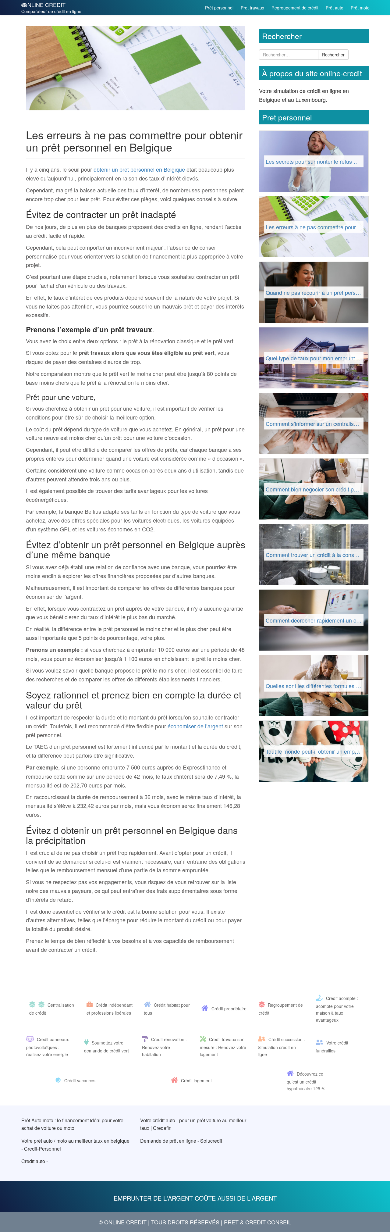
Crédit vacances (79, 1081)
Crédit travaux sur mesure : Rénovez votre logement (223, 1047)
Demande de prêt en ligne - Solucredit (181, 1140)
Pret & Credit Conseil (257, 1222)
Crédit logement (196, 1081)
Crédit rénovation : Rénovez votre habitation (164, 1047)
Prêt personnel (219, 8)
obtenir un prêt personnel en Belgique (139, 169)
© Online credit (123, 1222)
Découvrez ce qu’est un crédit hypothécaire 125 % (306, 1081)
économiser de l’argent (194, 726)
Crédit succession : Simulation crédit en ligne (281, 1047)
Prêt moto (360, 8)
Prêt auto (334, 8)
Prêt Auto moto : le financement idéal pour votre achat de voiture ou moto (72, 1124)
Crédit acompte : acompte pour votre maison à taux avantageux (337, 1009)
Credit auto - (34, 1161)
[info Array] (33, 1005)
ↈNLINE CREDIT (51, 7)
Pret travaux (252, 8)
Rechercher (333, 55)
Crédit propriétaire (228, 1008)
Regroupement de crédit (294, 8)
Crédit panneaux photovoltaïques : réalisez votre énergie (47, 1047)
